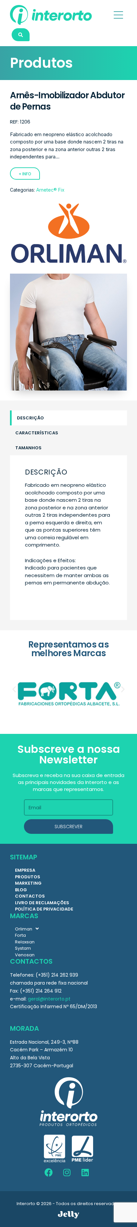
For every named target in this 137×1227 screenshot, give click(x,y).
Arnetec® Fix (50, 190)
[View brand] (68, 263)
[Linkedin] (85, 1173)
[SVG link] (68, 1214)
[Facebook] (48, 1173)
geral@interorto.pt (49, 999)
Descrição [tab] (30, 418)
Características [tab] (36, 433)
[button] (14, 689)
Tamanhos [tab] (28, 448)
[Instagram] (67, 1173)
